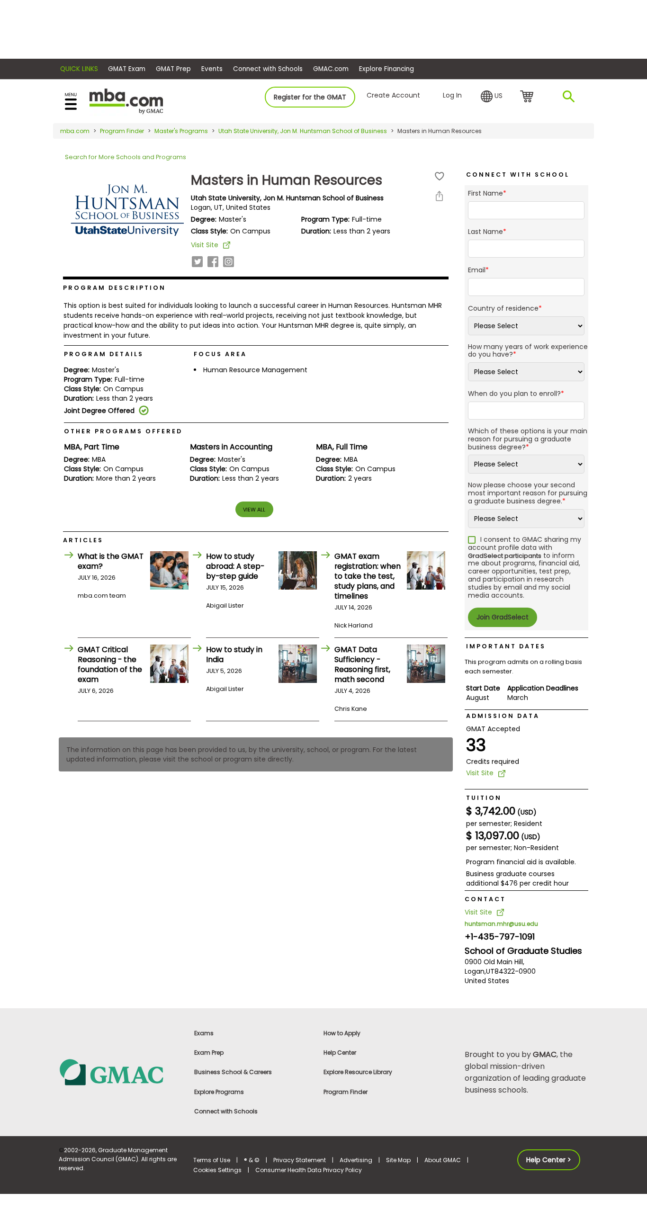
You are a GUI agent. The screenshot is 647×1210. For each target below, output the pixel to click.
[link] (120, 1071)
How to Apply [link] (342, 1033)
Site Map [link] (398, 1160)
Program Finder (122, 131)
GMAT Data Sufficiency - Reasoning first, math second (362, 664)
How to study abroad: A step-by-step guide (235, 566)
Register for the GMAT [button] (310, 97)
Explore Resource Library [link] (358, 1072)
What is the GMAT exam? (111, 561)
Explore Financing (386, 68)
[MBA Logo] (126, 101)
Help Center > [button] (548, 1160)
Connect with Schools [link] (226, 1111)
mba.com (75, 131)
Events (212, 68)
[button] (492, 96)
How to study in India (234, 654)
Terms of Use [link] (211, 1160)
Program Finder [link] (346, 1092)
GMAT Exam (126, 68)
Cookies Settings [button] (217, 1170)
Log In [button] (452, 95)
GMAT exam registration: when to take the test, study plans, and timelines (367, 576)
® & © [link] (252, 1160)
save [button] (439, 176)
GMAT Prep (173, 68)
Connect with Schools (268, 68)
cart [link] (528, 97)
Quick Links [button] (79, 68)
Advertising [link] (356, 1160)
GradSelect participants (504, 556)
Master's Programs (181, 131)
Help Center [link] (340, 1053)
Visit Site (204, 245)
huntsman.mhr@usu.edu (501, 924)
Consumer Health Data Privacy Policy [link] (308, 1170)
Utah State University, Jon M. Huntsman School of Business (302, 131)
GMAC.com (331, 68)
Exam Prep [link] (209, 1053)
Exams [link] (204, 1033)
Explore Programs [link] (219, 1092)
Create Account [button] (393, 95)
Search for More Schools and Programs (125, 157)
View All (254, 509)
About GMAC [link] (442, 1160)
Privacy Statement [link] (299, 1160)
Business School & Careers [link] (233, 1072)
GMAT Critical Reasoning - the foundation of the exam (110, 664)
